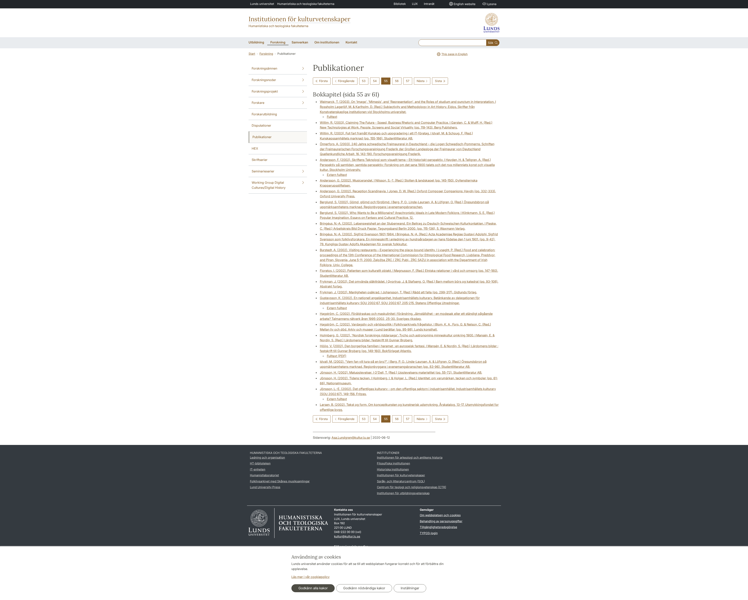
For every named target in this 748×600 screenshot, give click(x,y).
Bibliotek (400, 4)
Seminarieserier (263, 171)
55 (386, 81)
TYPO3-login (429, 533)
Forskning (266, 54)
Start (252, 54)
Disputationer (261, 125)
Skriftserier (259, 160)
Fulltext (332, 117)
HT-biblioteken (260, 463)
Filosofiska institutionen (393, 463)
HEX (255, 148)
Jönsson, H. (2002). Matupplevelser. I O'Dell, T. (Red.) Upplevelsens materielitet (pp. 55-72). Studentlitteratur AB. (401, 372)
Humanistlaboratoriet (264, 475)
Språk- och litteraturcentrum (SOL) (401, 481)
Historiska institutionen (393, 469)
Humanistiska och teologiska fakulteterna (305, 4)
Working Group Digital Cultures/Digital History (269, 185)
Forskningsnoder (264, 80)
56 (397, 81)
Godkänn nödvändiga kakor (364, 588)
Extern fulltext (337, 175)
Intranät (429, 4)
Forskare (258, 103)
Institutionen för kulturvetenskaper (299, 19)
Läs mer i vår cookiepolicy (310, 577)
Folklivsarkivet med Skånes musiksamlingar (280, 481)
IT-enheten (257, 469)
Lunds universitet (262, 4)
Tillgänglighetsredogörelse (438, 527)
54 (375, 81)
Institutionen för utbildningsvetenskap (403, 493)
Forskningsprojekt (265, 91)
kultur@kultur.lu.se (347, 536)
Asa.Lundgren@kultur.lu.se (351, 437)
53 (363, 81)
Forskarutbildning (264, 114)
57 (407, 81)
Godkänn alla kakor (313, 588)
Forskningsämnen (264, 68)
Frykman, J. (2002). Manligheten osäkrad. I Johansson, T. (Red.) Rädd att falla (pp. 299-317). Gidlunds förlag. (398, 292)
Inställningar (410, 588)
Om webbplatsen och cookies (440, 515)
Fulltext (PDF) (336, 356)
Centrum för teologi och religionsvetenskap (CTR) (411, 487)
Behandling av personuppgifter (441, 521)
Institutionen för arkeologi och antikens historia (409, 457)
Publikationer (262, 137)
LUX (415, 4)
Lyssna (491, 4)
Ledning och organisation (267, 457)
